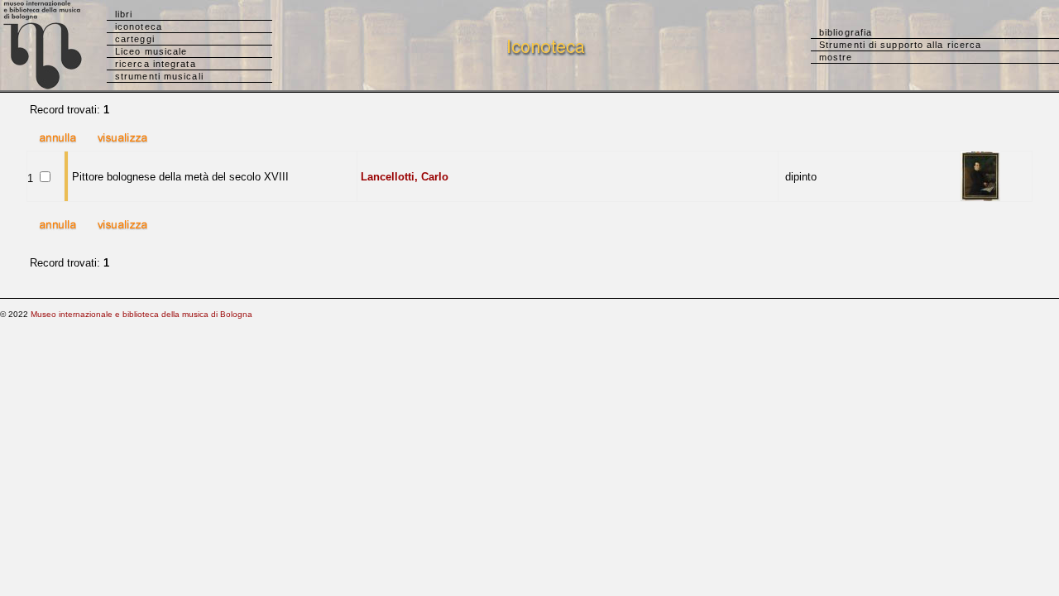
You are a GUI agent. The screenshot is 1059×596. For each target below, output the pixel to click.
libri (124, 14)
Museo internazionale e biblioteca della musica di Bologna (141, 314)
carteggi (135, 39)
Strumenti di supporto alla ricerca (900, 45)
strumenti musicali (159, 76)
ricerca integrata (155, 64)
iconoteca (138, 26)
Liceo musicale (151, 51)
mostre (836, 57)
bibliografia (845, 32)
